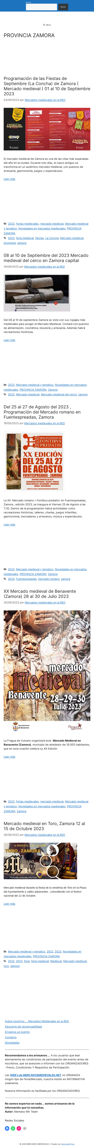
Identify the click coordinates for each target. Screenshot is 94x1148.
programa (10, 242)
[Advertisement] (47, 58)
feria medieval (25, 238)
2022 (50, 951)
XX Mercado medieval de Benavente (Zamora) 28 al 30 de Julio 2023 (40, 594)
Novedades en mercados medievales (41, 228)
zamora (21, 242)
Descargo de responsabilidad (23, 1026)
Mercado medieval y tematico (34, 384)
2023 (11, 223)
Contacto (11, 1037)
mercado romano (48, 578)
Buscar (28, 2)
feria (27, 961)
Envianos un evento (17, 1031)
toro (6, 966)
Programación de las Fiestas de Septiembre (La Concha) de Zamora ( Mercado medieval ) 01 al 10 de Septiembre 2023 (47, 86)
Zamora (53, 389)
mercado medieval (52, 223)
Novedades (12, 1042)
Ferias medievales (27, 223)
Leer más (9, 178)
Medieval (56, 961)
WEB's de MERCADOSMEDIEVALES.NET (35, 1075)
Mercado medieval (71, 238)
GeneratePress (67, 1144)
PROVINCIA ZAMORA (33, 389)
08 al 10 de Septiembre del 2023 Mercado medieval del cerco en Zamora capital (46, 258)
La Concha (52, 238)
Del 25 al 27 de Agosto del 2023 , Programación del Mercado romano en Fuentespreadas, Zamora (42, 412)
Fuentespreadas (26, 578)
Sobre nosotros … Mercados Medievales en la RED (37, 1021)
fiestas (39, 238)
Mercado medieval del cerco (59, 394)
